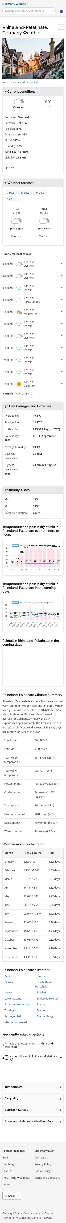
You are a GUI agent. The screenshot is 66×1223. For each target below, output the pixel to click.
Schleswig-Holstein (48, 998)
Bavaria (8, 982)
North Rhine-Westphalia (16, 1177)
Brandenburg (45, 1016)
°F (50, 107)
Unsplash (33, 82)
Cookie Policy (43, 1171)
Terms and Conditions (47, 1177)
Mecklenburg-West (15, 1022)
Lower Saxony (12, 998)
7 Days (10, 192)
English (11, 1196)
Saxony (41, 1004)
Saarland (42, 992)
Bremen (41, 1010)
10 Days (25, 192)
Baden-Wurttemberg (16, 1004)
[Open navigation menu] (61, 11)
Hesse (8, 992)
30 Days (11, 199)
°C (44, 107)
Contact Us (41, 1157)
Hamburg (42, 976)
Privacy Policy (43, 1164)
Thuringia (10, 1010)
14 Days (40, 192)
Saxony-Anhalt (13, 1016)
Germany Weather (15, 3)
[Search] (52, 11)
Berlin (8, 976)
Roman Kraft (18, 82)
